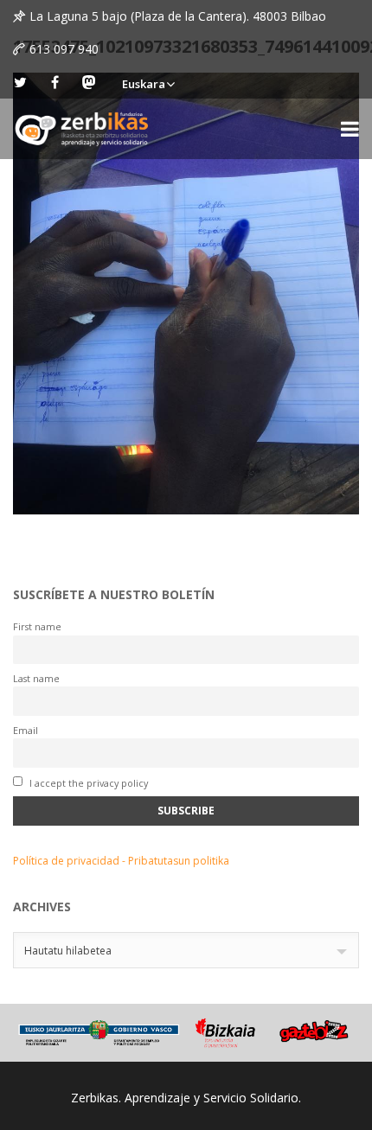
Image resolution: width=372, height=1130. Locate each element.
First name (37, 626)
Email (25, 730)
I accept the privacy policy (87, 782)
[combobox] (186, 950)
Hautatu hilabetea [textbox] (68, 950)
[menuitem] (148, 82)
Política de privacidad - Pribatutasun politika (121, 860)
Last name (36, 678)
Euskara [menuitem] (143, 84)
